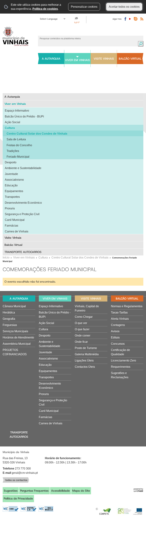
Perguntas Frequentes (34, 491)
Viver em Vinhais (24, 257)
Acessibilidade (60, 491)
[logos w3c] (28, 509)
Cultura (43, 257)
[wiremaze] (138, 489)
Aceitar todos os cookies (124, 6)
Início (6, 257)
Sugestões (11, 491)
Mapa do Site (81, 491)
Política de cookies (45, 8)
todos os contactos (16, 480)
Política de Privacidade (18, 498)
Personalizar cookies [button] (84, 6)
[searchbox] (88, 38)
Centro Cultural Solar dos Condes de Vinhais (79, 257)
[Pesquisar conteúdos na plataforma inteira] (140, 43)
